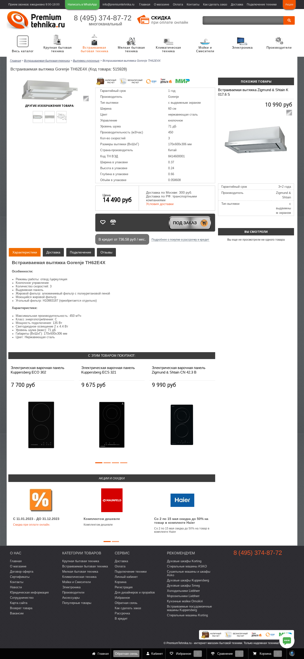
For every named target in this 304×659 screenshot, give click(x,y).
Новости (16, 587)
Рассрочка (122, 613)
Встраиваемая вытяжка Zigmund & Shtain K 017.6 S (253, 92)
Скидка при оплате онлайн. (31, 524)
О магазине (161, 4)
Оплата (178, 4)
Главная (144, 4)
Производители (279, 47)
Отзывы (106, 252)
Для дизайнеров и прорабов (135, 592)
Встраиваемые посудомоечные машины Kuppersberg (189, 608)
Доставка (237, 4)
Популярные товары (76, 603)
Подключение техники (262, 4)
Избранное (122, 597)
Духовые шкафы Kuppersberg (188, 580)
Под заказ (185, 222)
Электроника (242, 47)
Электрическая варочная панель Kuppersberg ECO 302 (37, 370)
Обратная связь (126, 653)
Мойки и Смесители (205, 49)
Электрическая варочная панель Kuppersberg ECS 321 (108, 370)
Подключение (80, 252)
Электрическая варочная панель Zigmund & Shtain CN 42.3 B (178, 370)
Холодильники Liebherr (183, 591)
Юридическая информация (29, 592)
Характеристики (24, 252)
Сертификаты (19, 577)
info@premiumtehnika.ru (118, 4)
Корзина (120, 582)
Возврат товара (21, 608)
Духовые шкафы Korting (184, 561)
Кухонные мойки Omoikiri (185, 601)
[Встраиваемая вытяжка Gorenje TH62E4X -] (38, 117)
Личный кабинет (126, 577)
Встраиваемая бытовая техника (94, 49)
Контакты (193, 4)
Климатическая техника (168, 49)
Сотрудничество (21, 597)
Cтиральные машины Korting (187, 615)
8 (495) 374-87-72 (103, 18)
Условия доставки (160, 204)
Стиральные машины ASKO (187, 566)
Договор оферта (21, 571)
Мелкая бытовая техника (131, 49)
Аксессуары (71, 597)
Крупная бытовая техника (57, 49)
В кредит (121, 618)
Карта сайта (18, 603)
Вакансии (17, 613)
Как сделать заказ (215, 4)
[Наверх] (292, 653)
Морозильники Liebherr (183, 596)
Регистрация (124, 587)
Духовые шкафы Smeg (183, 585)
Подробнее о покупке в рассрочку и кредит (180, 239)
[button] (98, 462)
